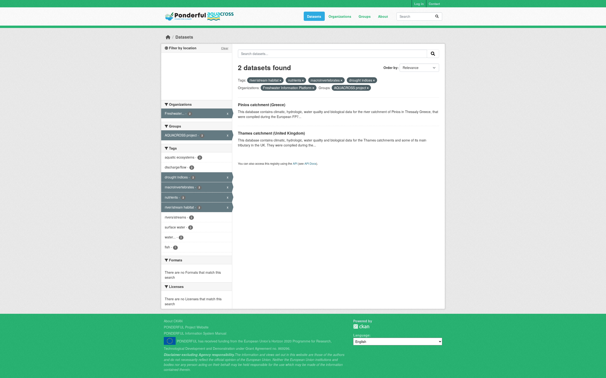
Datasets (314, 16)
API (295, 163)
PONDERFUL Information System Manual (195, 333)
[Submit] (437, 16)
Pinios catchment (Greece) (261, 104)
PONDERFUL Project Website (186, 327)
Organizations (340, 16)
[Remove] (280, 80)
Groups (365, 16)
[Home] (168, 37)
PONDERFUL (361, 326)
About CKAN (173, 321)
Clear (224, 48)
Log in (419, 3)
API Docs (310, 163)
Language (361, 335)
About (383, 16)
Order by (390, 67)
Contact (434, 3)
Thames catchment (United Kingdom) (271, 133)
